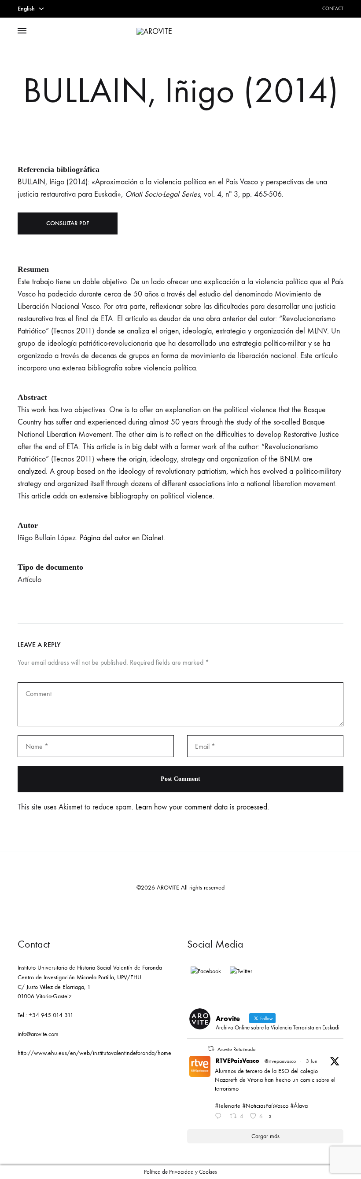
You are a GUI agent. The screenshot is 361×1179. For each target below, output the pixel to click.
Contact (332, 8)
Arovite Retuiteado (236, 1049)
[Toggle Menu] (22, 31)
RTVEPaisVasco (237, 1061)
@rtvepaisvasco (280, 1061)
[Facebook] (206, 971)
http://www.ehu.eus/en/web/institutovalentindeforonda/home (94, 1053)
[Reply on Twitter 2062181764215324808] (220, 1117)
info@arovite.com (38, 1034)
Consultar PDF (67, 223)
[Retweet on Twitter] (211, 1048)
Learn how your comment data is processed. (202, 807)
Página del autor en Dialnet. (122, 537)
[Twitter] (241, 971)
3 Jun (311, 1061)
